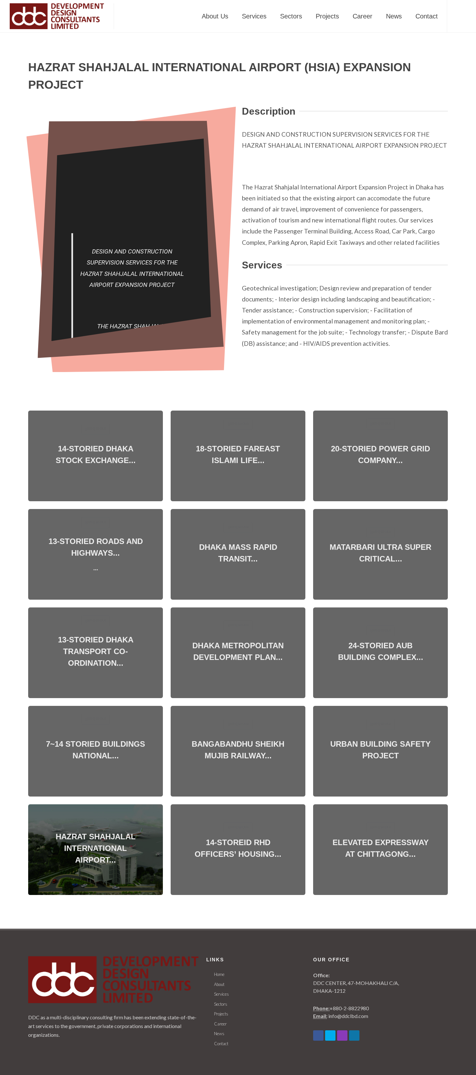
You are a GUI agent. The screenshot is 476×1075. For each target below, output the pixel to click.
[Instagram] (342, 1035)
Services (221, 994)
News (219, 1033)
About (219, 984)
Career (220, 1023)
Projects (221, 1013)
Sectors (220, 1004)
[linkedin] (354, 1035)
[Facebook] (318, 1035)
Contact (221, 1043)
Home (219, 974)
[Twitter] (330, 1035)
